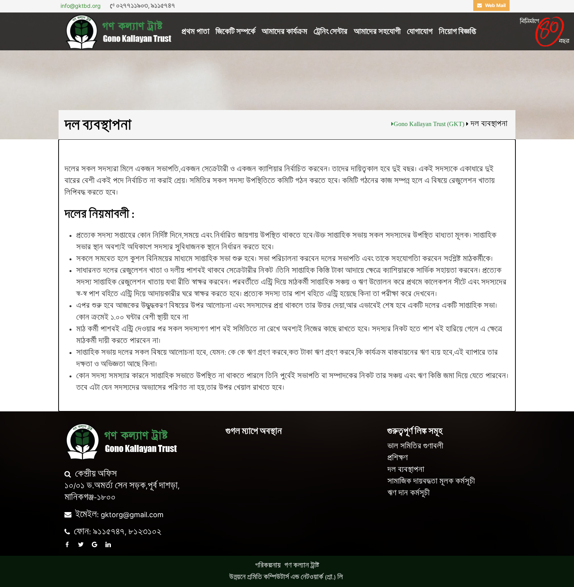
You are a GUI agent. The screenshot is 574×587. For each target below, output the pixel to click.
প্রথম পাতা (195, 32)
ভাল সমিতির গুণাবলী (415, 446)
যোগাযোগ (420, 32)
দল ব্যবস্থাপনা (405, 469)
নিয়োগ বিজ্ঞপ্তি (457, 32)
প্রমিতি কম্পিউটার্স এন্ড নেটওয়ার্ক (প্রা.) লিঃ (296, 577)
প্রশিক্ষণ (397, 458)
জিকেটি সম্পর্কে (235, 32)
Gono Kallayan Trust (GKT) (429, 124)
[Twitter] (81, 544)
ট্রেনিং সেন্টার (331, 32)
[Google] (94, 544)
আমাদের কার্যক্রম (284, 32)
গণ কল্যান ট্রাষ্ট (301, 565)
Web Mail (495, 5)
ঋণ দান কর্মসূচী (408, 493)
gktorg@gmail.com (132, 515)
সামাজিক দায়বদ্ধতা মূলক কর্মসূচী (431, 481)
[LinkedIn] (108, 544)
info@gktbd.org (81, 5)
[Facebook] (67, 544)
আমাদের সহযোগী (377, 32)
